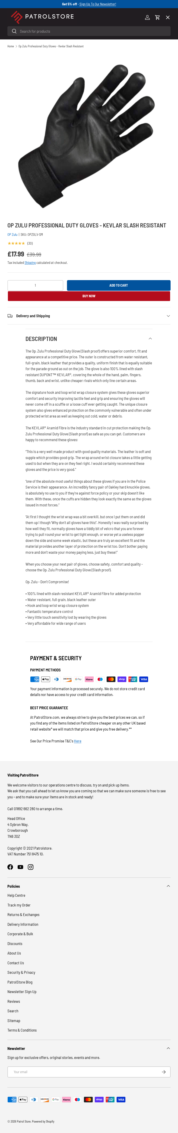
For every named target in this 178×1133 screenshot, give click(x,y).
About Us (14, 953)
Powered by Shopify (43, 1121)
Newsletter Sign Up (21, 991)
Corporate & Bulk (20, 933)
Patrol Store (24, 1121)
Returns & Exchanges (23, 914)
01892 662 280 (25, 808)
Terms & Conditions (22, 1030)
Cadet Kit (18, 152)
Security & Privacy (21, 972)
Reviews (13, 1001)
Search (12, 1010)
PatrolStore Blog (19, 982)
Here (77, 740)
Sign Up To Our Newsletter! (97, 4)
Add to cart (118, 285)
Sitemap (13, 1020)
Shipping (30, 262)
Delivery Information (22, 924)
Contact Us (15, 962)
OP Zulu (12, 234)
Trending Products (26, 170)
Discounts (14, 943)
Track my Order (19, 905)
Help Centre (16, 895)
